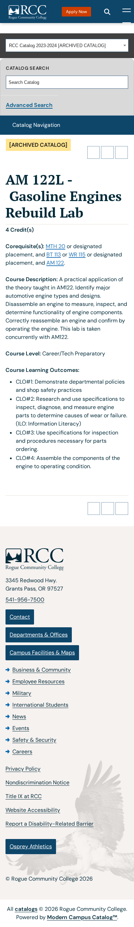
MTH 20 (55, 246)
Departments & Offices (39, 634)
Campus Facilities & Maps (42, 652)
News (19, 716)
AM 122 (55, 262)
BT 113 (53, 254)
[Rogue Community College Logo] (27, 12)
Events (20, 728)
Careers (22, 751)
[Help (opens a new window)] (121, 152)
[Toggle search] (107, 12)
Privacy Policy (23, 768)
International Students (40, 704)
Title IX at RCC (23, 796)
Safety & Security (34, 739)
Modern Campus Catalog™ (82, 917)
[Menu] (126, 11)
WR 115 (77, 254)
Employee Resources (38, 681)
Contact (20, 616)
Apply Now (76, 11)
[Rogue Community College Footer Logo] (67, 559)
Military (21, 693)
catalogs (26, 909)
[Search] (123, 82)
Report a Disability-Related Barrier (49, 823)
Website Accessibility (32, 810)
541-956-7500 (24, 599)
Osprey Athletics (31, 846)
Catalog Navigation (36, 125)
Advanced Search (29, 105)
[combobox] (67, 45)
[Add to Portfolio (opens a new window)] (93, 152)
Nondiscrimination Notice (37, 782)
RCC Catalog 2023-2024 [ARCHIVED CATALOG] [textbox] (57, 45)
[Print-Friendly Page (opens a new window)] (107, 152)
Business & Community (41, 669)
